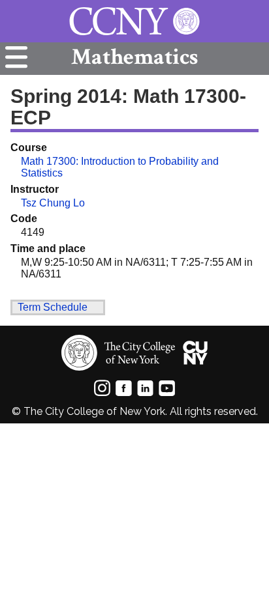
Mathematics (134, 57)
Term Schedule (52, 307)
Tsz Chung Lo (53, 202)
